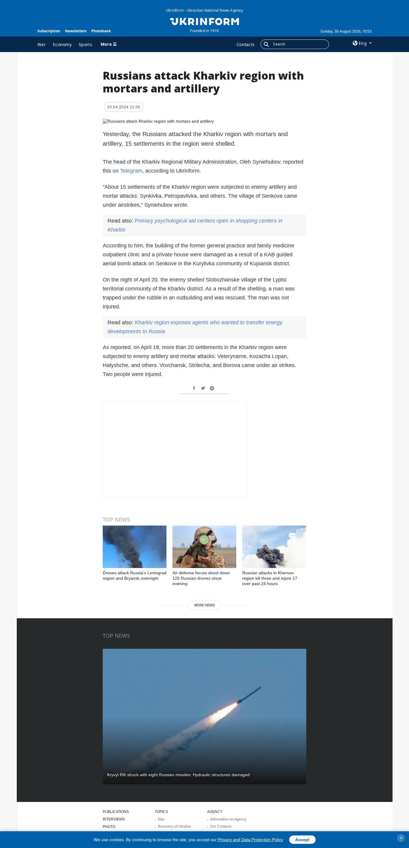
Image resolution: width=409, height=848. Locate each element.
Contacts (246, 44)
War (41, 44)
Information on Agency (228, 819)
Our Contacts (220, 826)
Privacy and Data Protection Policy (250, 839)
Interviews (114, 819)
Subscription (48, 31)
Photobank (101, 31)
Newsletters (76, 31)
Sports (85, 44)
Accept (302, 839)
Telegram (131, 171)
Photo (109, 827)
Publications (116, 812)
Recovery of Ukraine (174, 826)
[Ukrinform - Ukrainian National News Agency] (204, 21)
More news (204, 605)
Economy (62, 44)
